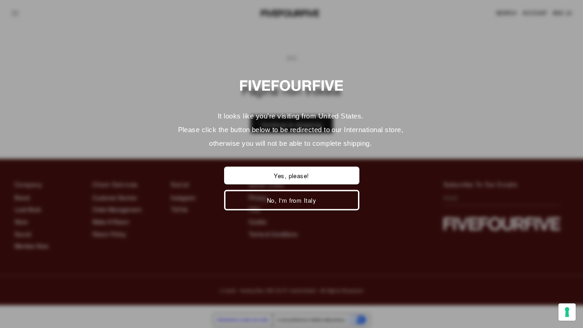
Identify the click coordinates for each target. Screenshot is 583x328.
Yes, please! (291, 175)
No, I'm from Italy (292, 200)
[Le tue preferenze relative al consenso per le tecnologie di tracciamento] (567, 312)
